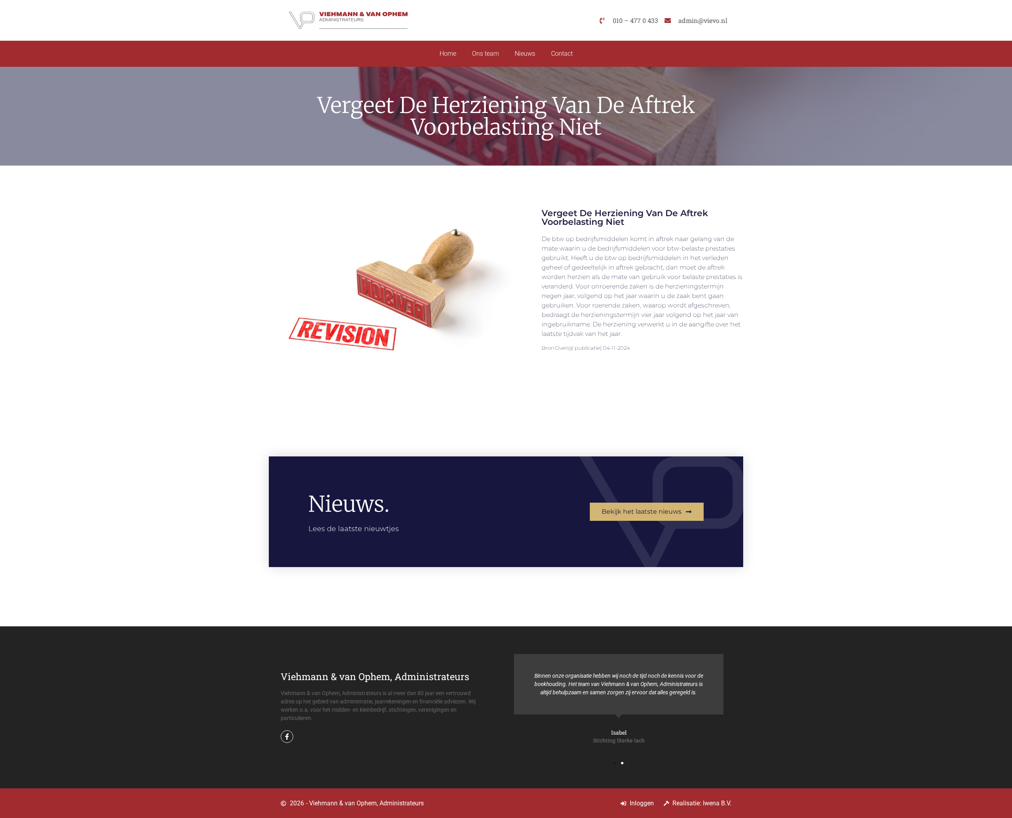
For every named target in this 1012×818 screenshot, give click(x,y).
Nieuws (525, 53)
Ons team (485, 53)
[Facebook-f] (287, 736)
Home (448, 53)
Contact (562, 53)
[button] (615, 763)
